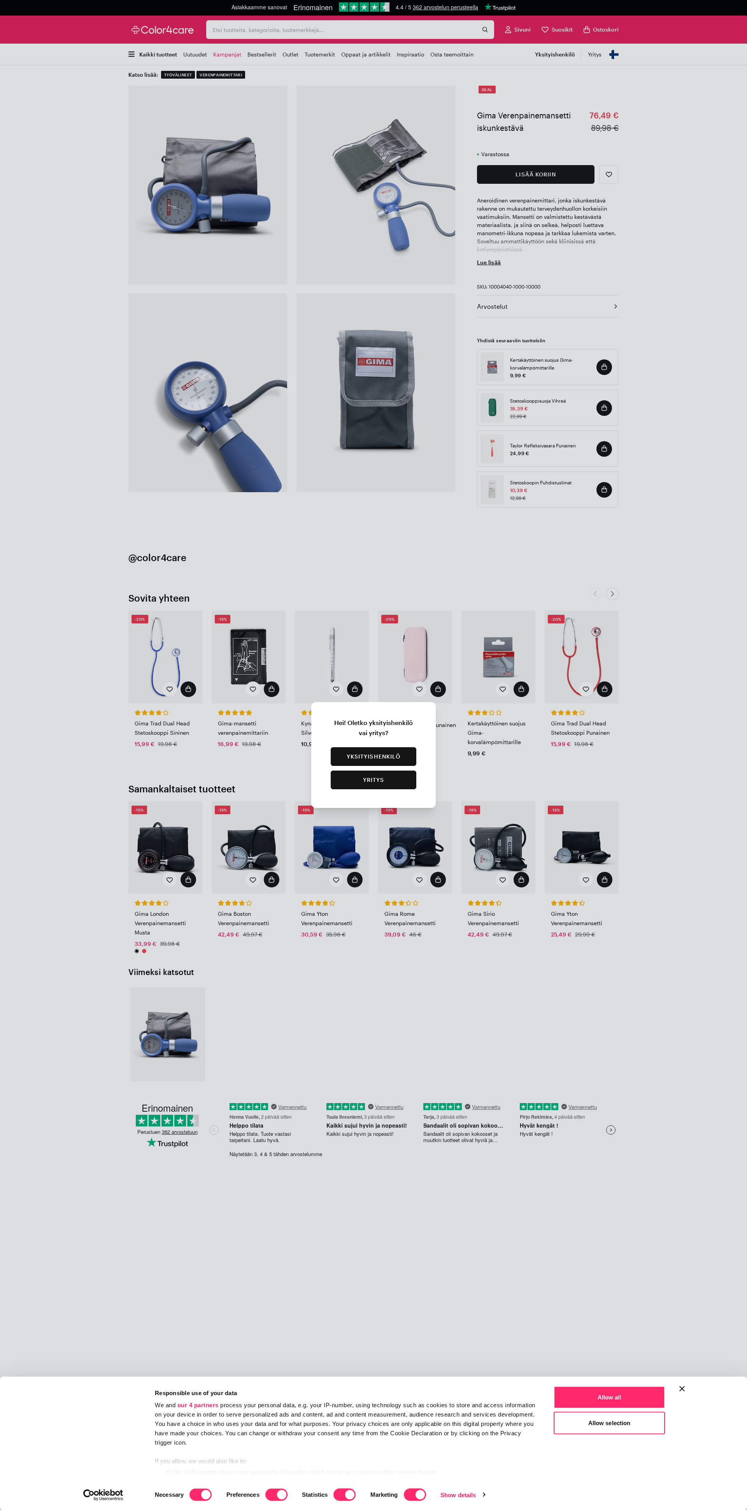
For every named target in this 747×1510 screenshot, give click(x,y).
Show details (458, 1494)
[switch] (276, 1495)
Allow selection (609, 1422)
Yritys (373, 779)
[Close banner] (682, 1389)
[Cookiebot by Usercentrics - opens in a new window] (103, 1495)
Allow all (609, 1397)
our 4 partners (198, 1405)
